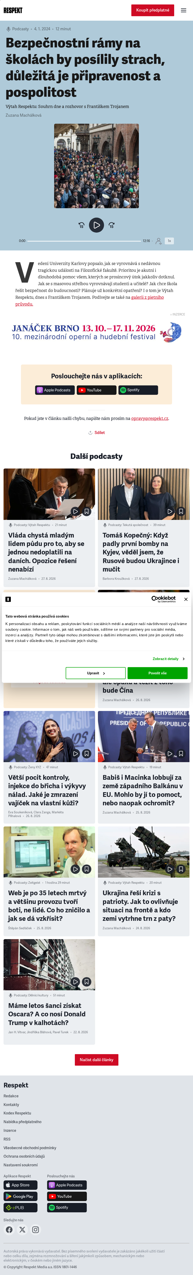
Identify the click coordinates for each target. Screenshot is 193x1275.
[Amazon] (21, 1207)
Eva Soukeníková (20, 812)
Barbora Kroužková (116, 579)
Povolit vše (158, 673)
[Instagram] (35, 1234)
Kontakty (11, 1104)
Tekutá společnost (135, 525)
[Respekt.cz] (13, 10)
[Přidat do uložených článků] (86, 511)
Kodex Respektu (17, 1113)
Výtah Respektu (39, 525)
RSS (7, 1139)
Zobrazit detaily (166, 659)
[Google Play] (21, 1196)
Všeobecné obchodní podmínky (30, 1148)
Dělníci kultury (38, 995)
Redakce (11, 1096)
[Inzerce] (96, 332)
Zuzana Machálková (23, 115)
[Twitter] (22, 1234)
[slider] (84, 241)
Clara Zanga (42, 812)
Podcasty (20, 29)
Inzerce (10, 1130)
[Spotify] (138, 393)
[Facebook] (9, 1234)
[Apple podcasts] (55, 393)
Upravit (93, 673)
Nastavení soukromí (21, 1165)
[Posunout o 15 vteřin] (111, 225)
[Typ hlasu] (159, 241)
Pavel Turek (60, 1032)
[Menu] (183, 10)
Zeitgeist (34, 883)
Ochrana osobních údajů (24, 1156)
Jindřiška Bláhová (39, 1032)
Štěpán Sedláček (20, 928)
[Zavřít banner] (186, 599)
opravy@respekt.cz (149, 418)
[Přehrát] (96, 225)
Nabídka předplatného (22, 1122)
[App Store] (21, 1185)
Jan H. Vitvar (16, 1032)
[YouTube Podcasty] (97, 393)
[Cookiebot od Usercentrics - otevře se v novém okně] (155, 599)
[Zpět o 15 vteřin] (81, 225)
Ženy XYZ (34, 767)
